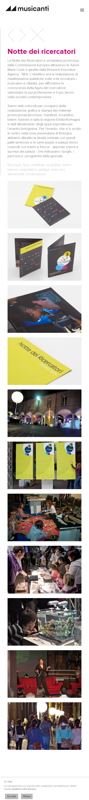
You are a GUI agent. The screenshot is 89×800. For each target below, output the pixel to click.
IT (5, 782)
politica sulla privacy (24, 789)
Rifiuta (26, 796)
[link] (82, 10)
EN (10, 782)
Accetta (11, 796)
